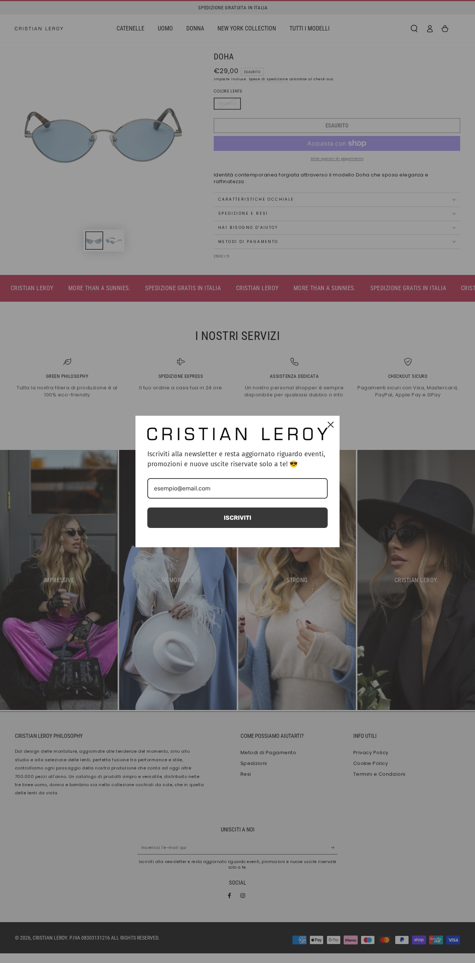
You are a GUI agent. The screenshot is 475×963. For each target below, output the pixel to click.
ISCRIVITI (237, 517)
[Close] (331, 425)
